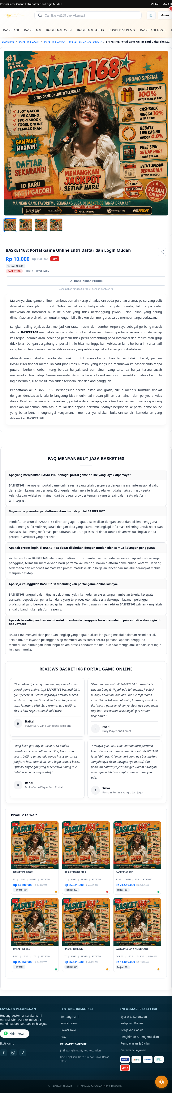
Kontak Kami (69, 1023)
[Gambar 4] (56, 225)
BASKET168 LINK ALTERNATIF (85, 41)
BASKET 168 (32, 30)
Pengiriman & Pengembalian (140, 1037)
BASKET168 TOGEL (153, 30)
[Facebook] (3, 1052)
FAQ (63, 1037)
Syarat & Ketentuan (134, 1017)
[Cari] (40, 15)
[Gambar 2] (25, 225)
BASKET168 (11, 30)
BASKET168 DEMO (122, 30)
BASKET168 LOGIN (59, 30)
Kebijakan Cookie (132, 1030)
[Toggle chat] (161, 1082)
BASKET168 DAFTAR (90, 30)
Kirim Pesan (17, 1034)
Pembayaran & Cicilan (135, 1043)
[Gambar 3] (41, 225)
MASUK (167, 4)
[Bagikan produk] (162, 252)
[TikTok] (22, 1052)
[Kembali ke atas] (162, 1071)
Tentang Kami (70, 1017)
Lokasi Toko (68, 1030)
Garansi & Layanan (133, 1050)
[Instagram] (13, 1052)
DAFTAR (154, 4)
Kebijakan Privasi (132, 1023)
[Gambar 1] (10, 225)
